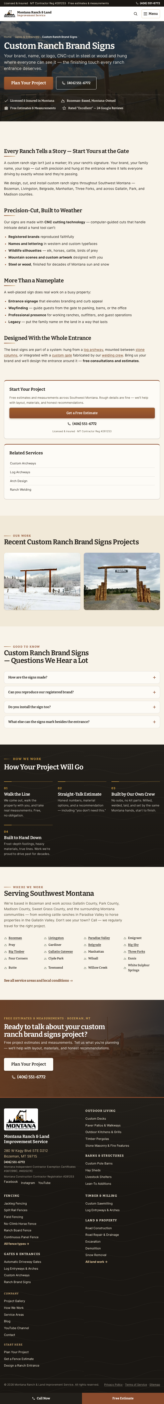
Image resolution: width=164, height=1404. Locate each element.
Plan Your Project (28, 83)
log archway (93, 350)
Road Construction (98, 1228)
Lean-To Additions (98, 1184)
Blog (7, 1321)
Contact (9, 1335)
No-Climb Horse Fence (20, 1224)
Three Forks (136, 951)
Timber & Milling (101, 1196)
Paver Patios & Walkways (103, 1125)
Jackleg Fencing (15, 1203)
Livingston (56, 938)
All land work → (96, 1262)
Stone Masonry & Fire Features (107, 1145)
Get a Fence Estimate (19, 1359)
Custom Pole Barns (99, 1163)
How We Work (14, 1308)
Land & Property (101, 1220)
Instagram (28, 1183)
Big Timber (16, 951)
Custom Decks (95, 1118)
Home (8, 36)
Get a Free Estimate (82, 413)
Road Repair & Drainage (102, 1235)
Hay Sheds (93, 1170)
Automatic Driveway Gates (22, 1262)
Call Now (43, 1398)
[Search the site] (135, 13)
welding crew (112, 355)
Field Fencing (13, 1217)
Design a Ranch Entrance (21, 1365)
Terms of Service (136, 1384)
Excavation (93, 1241)
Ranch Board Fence (17, 1230)
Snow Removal (95, 1255)
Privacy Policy (113, 1384)
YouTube (44, 1183)
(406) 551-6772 (150, 3)
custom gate (62, 355)
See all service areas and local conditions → (38, 980)
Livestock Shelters (98, 1177)
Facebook (11, 1182)
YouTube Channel (16, 1328)
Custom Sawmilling (99, 1203)
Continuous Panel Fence (21, 1237)
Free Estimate (123, 1398)
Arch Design (18, 481)
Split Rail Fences (15, 1210)
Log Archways (20, 472)
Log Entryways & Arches (21, 1268)
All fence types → (16, 1244)
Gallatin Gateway (60, 951)
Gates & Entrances (27, 36)
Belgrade (94, 945)
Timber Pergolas (97, 1139)
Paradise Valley (99, 938)
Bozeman (15, 938)
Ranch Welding (20, 489)
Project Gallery (14, 1301)
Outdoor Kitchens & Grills (103, 1132)
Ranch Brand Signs (17, 1282)
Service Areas (14, 1314)
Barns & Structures (104, 1155)
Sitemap (154, 1384)
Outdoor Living (100, 1111)
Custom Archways (23, 463)
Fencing (12, 1196)
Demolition (93, 1248)
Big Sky (133, 945)
